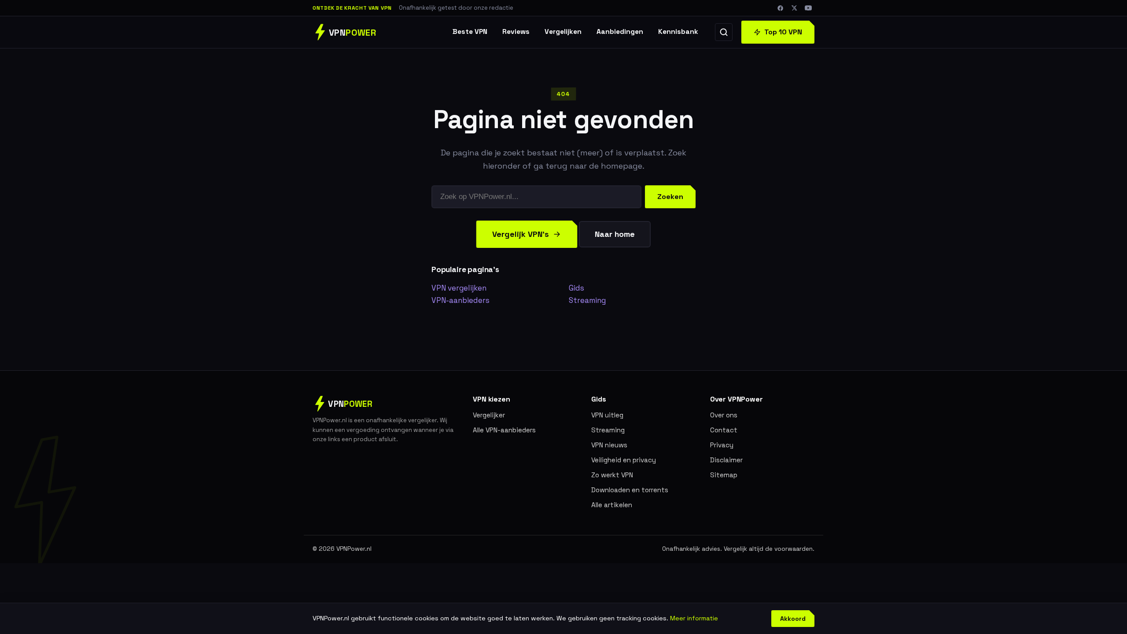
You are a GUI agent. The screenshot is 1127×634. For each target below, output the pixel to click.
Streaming (587, 300)
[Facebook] (780, 8)
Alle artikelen (611, 505)
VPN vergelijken (458, 288)
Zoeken (670, 196)
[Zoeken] (724, 32)
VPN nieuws (609, 445)
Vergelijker (489, 415)
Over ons (723, 415)
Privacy (721, 445)
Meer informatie (694, 618)
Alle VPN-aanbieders (504, 430)
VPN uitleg (607, 415)
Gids (576, 288)
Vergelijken (563, 31)
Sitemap (723, 475)
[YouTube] (808, 8)
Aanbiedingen (620, 31)
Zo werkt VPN (612, 475)
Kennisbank (678, 31)
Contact (723, 430)
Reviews (516, 31)
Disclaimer (726, 460)
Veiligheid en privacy (623, 460)
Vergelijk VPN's (520, 234)
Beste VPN (470, 31)
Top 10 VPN (783, 32)
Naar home (615, 234)
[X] (794, 8)
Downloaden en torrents (629, 490)
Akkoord (793, 619)
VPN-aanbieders (460, 300)
